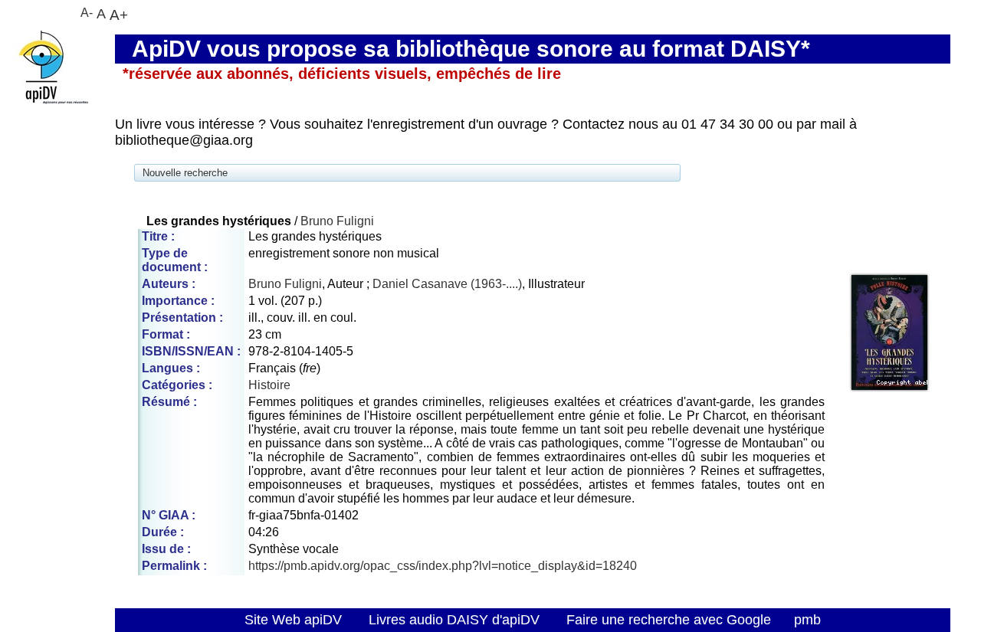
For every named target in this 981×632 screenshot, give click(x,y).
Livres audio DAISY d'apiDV (454, 619)
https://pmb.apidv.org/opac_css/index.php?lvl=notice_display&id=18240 (442, 565)
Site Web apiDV (293, 619)
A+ (119, 14)
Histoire (269, 384)
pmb (807, 619)
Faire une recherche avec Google (668, 619)
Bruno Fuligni (337, 221)
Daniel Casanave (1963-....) (447, 283)
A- (86, 12)
